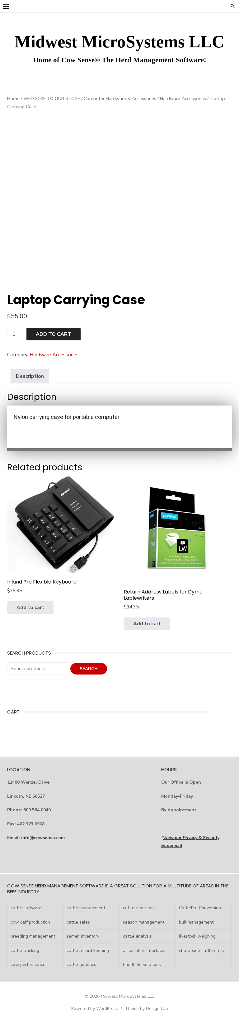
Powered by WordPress (94, 1008)
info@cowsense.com (43, 838)
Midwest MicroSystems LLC (119, 41)
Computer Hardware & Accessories (120, 98)
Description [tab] (30, 376)
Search (89, 669)
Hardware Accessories (183, 98)
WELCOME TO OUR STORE (51, 98)
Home (13, 98)
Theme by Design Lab (146, 1008)
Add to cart (53, 334)
